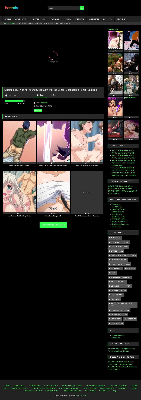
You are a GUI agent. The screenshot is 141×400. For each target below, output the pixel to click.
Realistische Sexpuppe (120, 224)
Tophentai (43, 103)
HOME (9, 19)
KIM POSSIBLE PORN (118, 282)
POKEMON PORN (117, 295)
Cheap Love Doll (118, 212)
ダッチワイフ (117, 227)
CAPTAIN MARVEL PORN (119, 246)
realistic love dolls (118, 222)
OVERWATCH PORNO (118, 290)
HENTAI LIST (104, 391)
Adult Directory (81, 395)
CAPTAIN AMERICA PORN (119, 242)
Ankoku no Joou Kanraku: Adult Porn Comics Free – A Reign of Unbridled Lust (123, 163)
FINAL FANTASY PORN (118, 260)
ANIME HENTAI (116, 238)
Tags (115, 391)
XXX (116, 29)
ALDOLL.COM (117, 214)
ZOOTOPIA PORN (117, 323)
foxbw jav (111, 29)
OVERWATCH (79, 19)
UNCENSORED (94, 19)
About (41, 95)
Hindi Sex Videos (118, 209)
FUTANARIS (55, 19)
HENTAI (12, 23)
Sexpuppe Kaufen (127, 348)
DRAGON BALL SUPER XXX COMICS (123, 255)
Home (5, 23)
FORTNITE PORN (118, 219)
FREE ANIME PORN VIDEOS (120, 264)
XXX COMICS (107, 19)
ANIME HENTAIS (21, 19)
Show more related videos (53, 225)
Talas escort (116, 204)
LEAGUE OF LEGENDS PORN (121, 286)
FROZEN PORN (116, 268)
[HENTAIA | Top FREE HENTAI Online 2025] (11, 8)
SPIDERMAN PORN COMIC (120, 310)
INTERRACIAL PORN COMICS (121, 277)
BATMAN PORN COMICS (117, 186)
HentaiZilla (116, 338)
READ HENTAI (121, 19)
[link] (15, 95)
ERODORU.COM (118, 217)
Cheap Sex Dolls (118, 335)
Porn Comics (115, 299)
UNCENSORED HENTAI (119, 314)
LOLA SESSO (117, 207)
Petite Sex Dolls (113, 348)
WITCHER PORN (90, 388)
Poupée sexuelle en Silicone (118, 351)
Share (55, 95)
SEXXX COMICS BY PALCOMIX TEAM (120, 305)
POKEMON (67, 19)
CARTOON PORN (39, 19)
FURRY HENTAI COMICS (124, 191)
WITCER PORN (116, 319)
